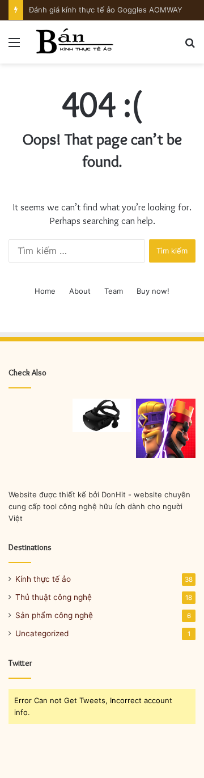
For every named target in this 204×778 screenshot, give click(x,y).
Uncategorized (42, 633)
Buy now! (153, 290)
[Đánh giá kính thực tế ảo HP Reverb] (102, 415)
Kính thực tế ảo (43, 579)
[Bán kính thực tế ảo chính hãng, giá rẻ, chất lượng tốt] (73, 42)
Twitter (20, 663)
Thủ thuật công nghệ (53, 597)
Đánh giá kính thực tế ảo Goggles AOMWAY (105, 9)
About (80, 290)
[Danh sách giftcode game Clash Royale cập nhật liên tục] (166, 428)
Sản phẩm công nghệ (54, 615)
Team (113, 290)
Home (45, 290)
